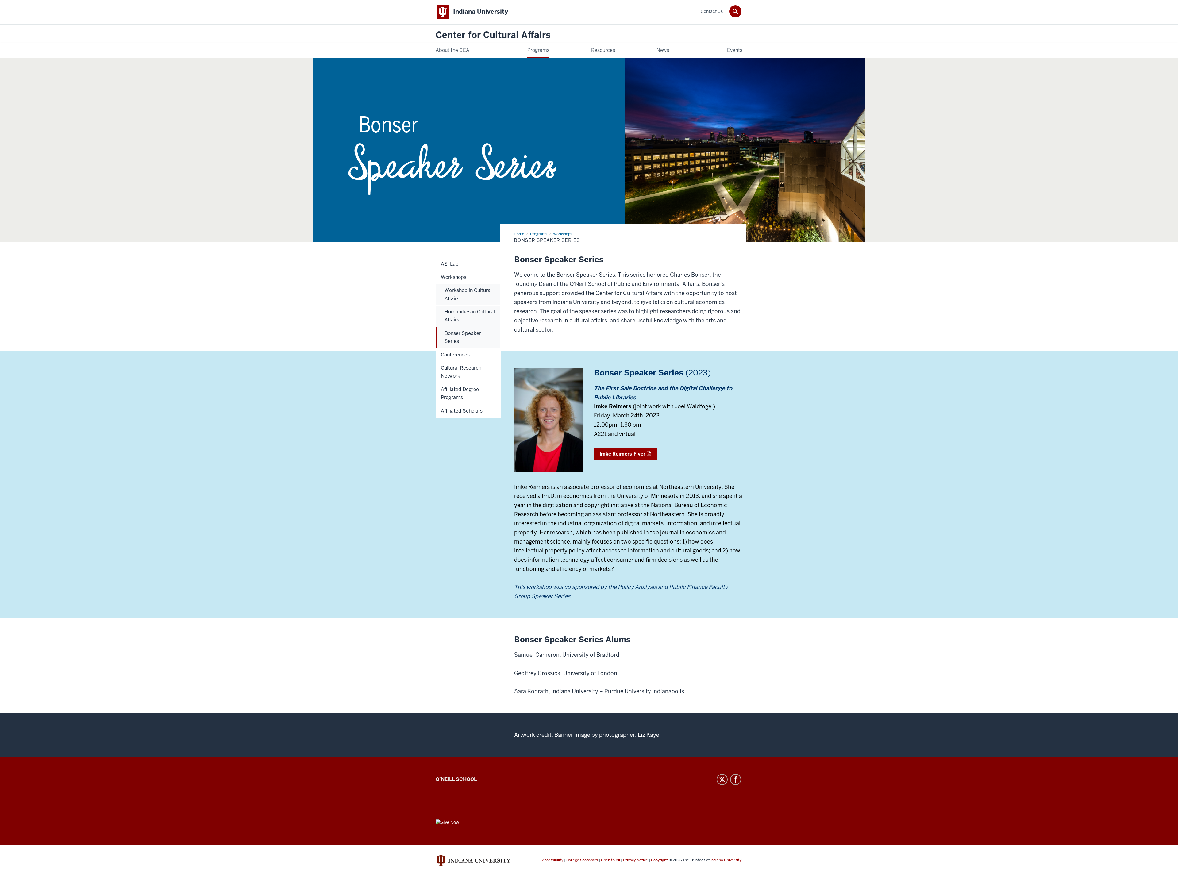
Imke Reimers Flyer (622, 454)
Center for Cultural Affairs (493, 35)
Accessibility (552, 860)
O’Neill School (456, 779)
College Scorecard (582, 860)
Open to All (610, 860)
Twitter (722, 779)
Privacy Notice (635, 860)
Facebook (735, 779)
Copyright (659, 860)
